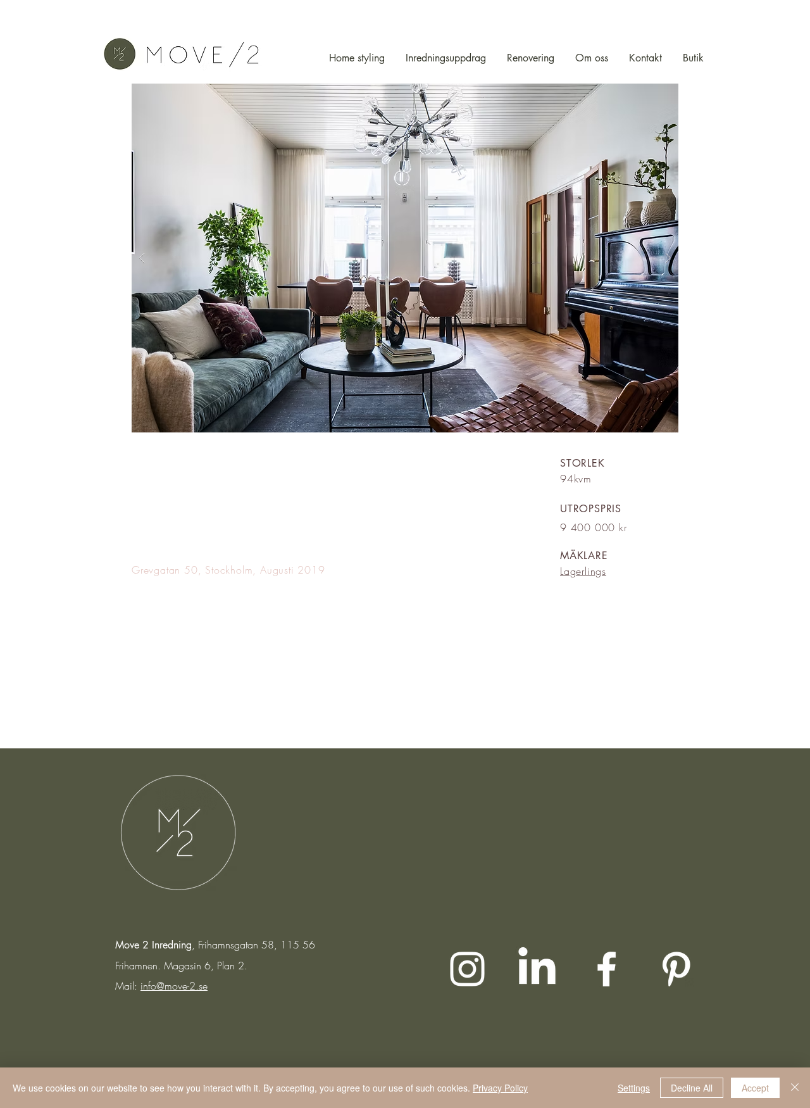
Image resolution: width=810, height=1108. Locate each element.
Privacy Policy (500, 1087)
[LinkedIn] (537, 969)
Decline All (692, 1087)
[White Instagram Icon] (467, 969)
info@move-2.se (174, 986)
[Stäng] (794, 1088)
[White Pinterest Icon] (676, 969)
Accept (755, 1087)
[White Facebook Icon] (606, 969)
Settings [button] (634, 1087)
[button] (405, 258)
